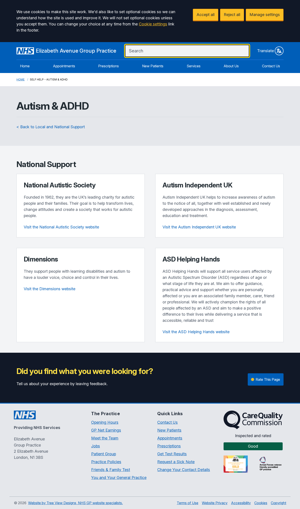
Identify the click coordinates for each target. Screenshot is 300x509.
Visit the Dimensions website (49, 289)
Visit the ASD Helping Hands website (196, 331)
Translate (265, 50)
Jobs (95, 446)
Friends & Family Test (110, 469)
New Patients (152, 66)
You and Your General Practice (118, 477)
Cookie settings (153, 24)
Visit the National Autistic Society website (61, 227)
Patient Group (103, 454)
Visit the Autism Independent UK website (199, 227)
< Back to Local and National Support (50, 127)
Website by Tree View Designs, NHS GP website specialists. (75, 503)
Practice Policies (106, 461)
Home (25, 66)
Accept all (206, 14)
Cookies (260, 503)
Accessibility (241, 503)
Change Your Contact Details (183, 469)
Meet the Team (104, 438)
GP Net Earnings (106, 430)
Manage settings (264, 14)
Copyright (278, 503)
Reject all (232, 14)
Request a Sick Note (176, 461)
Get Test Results (172, 454)
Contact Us (271, 66)
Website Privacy (215, 503)
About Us (231, 66)
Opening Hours (104, 422)
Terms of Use (187, 503)
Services (194, 66)
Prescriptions (108, 66)
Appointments (64, 66)
